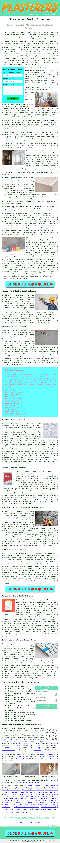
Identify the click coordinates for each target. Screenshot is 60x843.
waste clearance (8, 750)
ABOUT (41, 14)
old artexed (28, 182)
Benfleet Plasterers (11, 803)
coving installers (9, 752)
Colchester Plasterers (31, 800)
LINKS (36, 14)
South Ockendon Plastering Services (23, 682)
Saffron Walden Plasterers (41, 792)
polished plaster (27, 741)
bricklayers (6, 748)
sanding (20, 168)
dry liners (35, 746)
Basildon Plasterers (30, 796)
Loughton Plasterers (34, 803)
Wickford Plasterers (33, 786)
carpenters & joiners (10, 739)
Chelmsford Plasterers (11, 790)
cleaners (51, 756)
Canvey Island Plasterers (32, 790)
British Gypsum (12, 503)
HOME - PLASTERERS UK (30, 822)
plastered (46, 120)
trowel (37, 159)
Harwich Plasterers (20, 792)
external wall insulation (21, 743)
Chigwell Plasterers (10, 798)
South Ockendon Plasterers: (14, 32)
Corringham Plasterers (48, 798)
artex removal (23, 756)
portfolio (26, 104)
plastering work (34, 634)
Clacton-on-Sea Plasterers (44, 809)
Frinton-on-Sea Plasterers (45, 788)
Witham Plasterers (49, 800)
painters (40, 739)
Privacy (57, 828)
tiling (18, 754)
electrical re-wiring (46, 752)
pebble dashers (22, 758)
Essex (4, 636)
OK (38, 842)
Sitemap (3, 828)
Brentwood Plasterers (20, 809)
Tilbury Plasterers (38, 805)
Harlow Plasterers (49, 796)
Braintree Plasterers (10, 800)
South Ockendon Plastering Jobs (27, 782)
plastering (39, 115)
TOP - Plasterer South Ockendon (15, 812)
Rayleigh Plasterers (22, 788)
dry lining (35, 748)
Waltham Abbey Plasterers (31, 794)
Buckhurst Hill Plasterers (26, 807)
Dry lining (14, 522)
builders (37, 750)
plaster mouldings (47, 754)
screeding (51, 758)
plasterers (44, 199)
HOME (31, 14)
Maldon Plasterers (28, 798)
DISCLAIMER (54, 14)
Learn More (31, 842)
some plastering (32, 72)
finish (26, 184)
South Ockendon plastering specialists (34, 600)
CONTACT (47, 14)
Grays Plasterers (20, 805)
